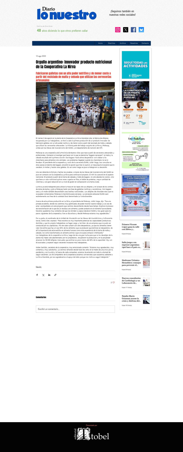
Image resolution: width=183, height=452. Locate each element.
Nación (38, 267)
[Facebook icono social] (133, 29)
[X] (125, 29)
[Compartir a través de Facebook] (37, 275)
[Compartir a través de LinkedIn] (49, 275)
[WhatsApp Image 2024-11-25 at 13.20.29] (141, 29)
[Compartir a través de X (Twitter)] (43, 275)
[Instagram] (117, 29)
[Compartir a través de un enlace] (55, 275)
